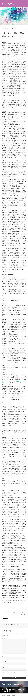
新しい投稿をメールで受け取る (9, 675)
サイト (3, 667)
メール (4, 661)
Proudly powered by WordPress (8, 695)
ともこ (13, 624)
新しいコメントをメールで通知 (9, 672)
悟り (6, 626)
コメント (4, 638)
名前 (3, 656)
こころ (18, 624)
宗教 (4, 626)
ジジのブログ (9, 3)
